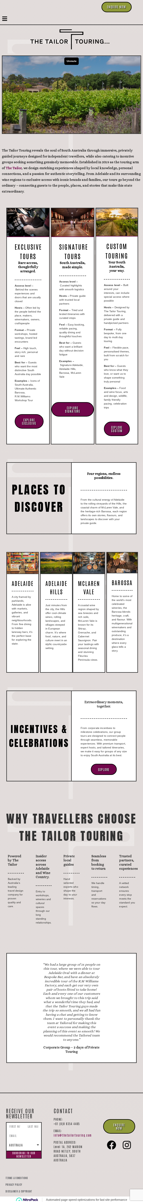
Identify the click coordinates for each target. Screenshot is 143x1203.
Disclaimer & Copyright (19, 1097)
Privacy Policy (14, 1090)
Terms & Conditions (17, 1083)
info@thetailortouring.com (73, 1041)
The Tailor (14, 168)
